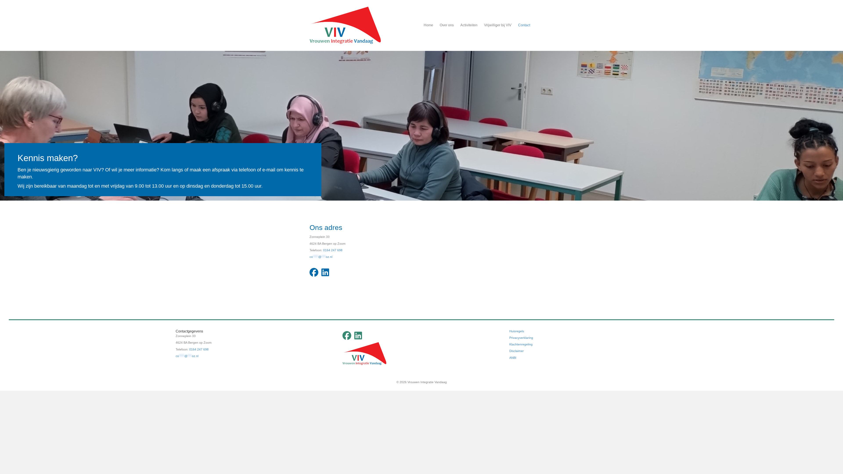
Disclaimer (516, 351)
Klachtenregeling (521, 344)
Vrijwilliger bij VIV (498, 25)
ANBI (512, 357)
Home (428, 25)
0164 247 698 (332, 250)
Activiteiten (468, 25)
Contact (524, 25)
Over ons (447, 25)
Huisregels (516, 331)
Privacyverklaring (521, 337)
